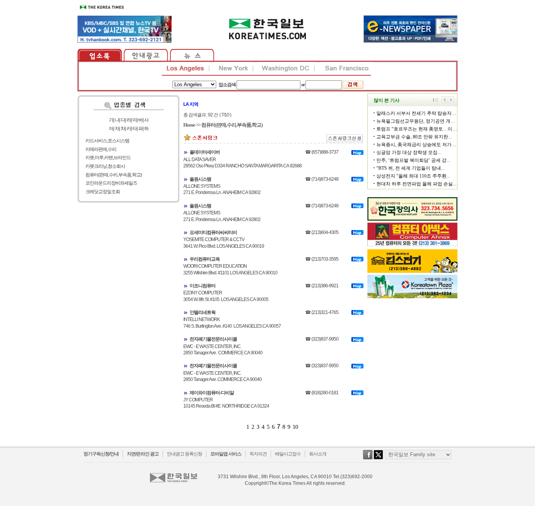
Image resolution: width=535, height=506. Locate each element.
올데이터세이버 (205, 152)
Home (189, 125)
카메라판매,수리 (100, 149)
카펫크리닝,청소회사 (105, 166)
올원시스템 (200, 179)
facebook (367, 458)
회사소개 (317, 454)
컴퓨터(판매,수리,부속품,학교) (113, 175)
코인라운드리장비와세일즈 (111, 183)
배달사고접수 (288, 454)
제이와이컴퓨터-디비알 (212, 392)
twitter (378, 458)
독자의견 (258, 454)
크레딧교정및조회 (102, 191)
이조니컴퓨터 (202, 285)
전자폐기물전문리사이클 (213, 339)
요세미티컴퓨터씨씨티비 (213, 232)
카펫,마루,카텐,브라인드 (108, 157)
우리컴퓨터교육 (205, 259)
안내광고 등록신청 (184, 454)
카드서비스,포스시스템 (107, 140)
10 (295, 427)
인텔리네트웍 (202, 312)
